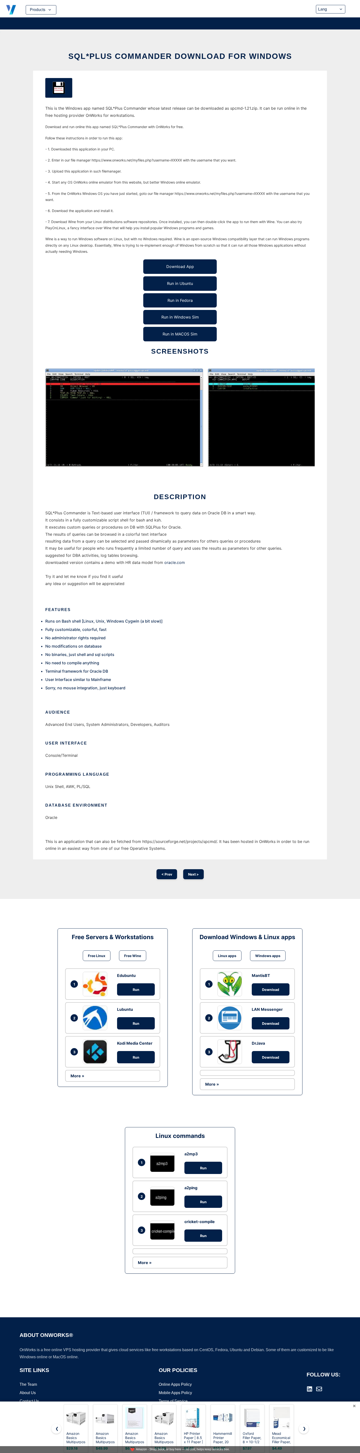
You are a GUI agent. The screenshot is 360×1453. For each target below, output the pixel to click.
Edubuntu (126, 975)
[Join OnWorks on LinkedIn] (309, 1389)
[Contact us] (319, 1389)
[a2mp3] (164, 1162)
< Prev (166, 874)
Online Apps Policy (175, 1384)
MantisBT (261, 975)
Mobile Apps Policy (175, 1393)
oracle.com (174, 562)
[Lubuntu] (96, 1018)
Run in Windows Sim (180, 317)
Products (37, 10)
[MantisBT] (231, 984)
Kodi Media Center (135, 1043)
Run (136, 989)
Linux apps (227, 956)
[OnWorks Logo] (11, 9)
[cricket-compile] (164, 1230)
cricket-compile (199, 1221)
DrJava (258, 1043)
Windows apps (267, 956)
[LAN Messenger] (231, 1018)
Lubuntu (125, 1009)
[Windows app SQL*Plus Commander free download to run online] (58, 88)
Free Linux (96, 956)
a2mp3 (191, 1153)
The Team (28, 1384)
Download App (180, 266)
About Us (28, 1393)
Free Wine (132, 956)
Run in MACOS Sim (180, 334)
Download (270, 989)
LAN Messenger (267, 1009)
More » (77, 1075)
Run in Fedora (180, 300)
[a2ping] (164, 1196)
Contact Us (29, 1401)
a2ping (190, 1187)
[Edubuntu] (96, 984)
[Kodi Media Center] (96, 1052)
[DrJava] (231, 1052)
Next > (193, 874)
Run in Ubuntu (180, 283)
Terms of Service (173, 1401)
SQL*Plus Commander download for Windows (180, 56)
